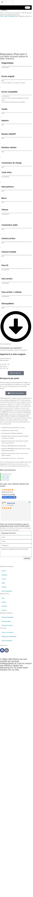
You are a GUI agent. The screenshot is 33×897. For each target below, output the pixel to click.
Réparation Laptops (7, 726)
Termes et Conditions (8, 733)
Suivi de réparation (7, 741)
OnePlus (4, 687)
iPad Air (4, 702)
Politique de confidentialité (9, 737)
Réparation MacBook (7, 717)
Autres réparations (7, 691)
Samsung (4, 675)
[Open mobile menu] (29, 2)
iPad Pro (4, 710)
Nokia (3, 683)
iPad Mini (4, 706)
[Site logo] (7, 2)
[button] (27, 7)
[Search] (1, 7)
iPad (3, 698)
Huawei (4, 679)
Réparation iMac (6, 721)
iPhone (4, 671)
